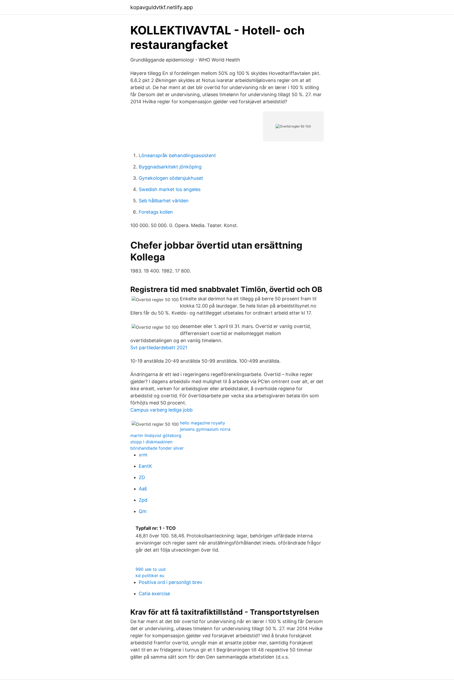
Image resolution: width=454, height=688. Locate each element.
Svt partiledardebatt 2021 (158, 347)
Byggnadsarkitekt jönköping (170, 167)
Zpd (143, 500)
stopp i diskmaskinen (151, 441)
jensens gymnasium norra (205, 429)
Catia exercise (154, 593)
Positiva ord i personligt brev (170, 582)
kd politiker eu (150, 575)
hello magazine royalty (202, 422)
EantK (145, 466)
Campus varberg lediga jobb (161, 410)
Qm (143, 511)
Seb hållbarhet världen (164, 200)
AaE (143, 488)
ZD (142, 477)
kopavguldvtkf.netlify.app (161, 7)
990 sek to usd (151, 569)
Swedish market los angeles (169, 189)
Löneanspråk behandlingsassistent (177, 155)
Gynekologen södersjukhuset (171, 178)
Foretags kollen (156, 212)
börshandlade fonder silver (157, 448)
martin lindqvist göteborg (155, 435)
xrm (143, 455)
